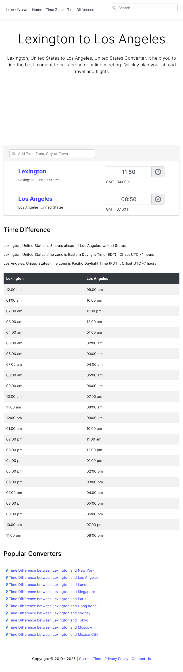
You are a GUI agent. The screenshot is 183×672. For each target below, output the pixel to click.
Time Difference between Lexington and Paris (47, 599)
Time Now (16, 9)
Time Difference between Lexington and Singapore (52, 591)
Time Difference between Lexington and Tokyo (48, 620)
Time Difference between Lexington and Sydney (49, 613)
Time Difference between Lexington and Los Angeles (53, 577)
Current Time (90, 658)
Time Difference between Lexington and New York (51, 570)
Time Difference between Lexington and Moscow (50, 627)
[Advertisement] (91, 110)
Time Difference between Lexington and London (50, 584)
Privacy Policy (116, 658)
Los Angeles (35, 198)
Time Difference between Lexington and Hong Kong (53, 606)
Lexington (32, 171)
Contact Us (141, 658)
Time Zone (55, 9)
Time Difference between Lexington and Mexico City (53, 634)
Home (37, 9)
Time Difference (80, 9)
